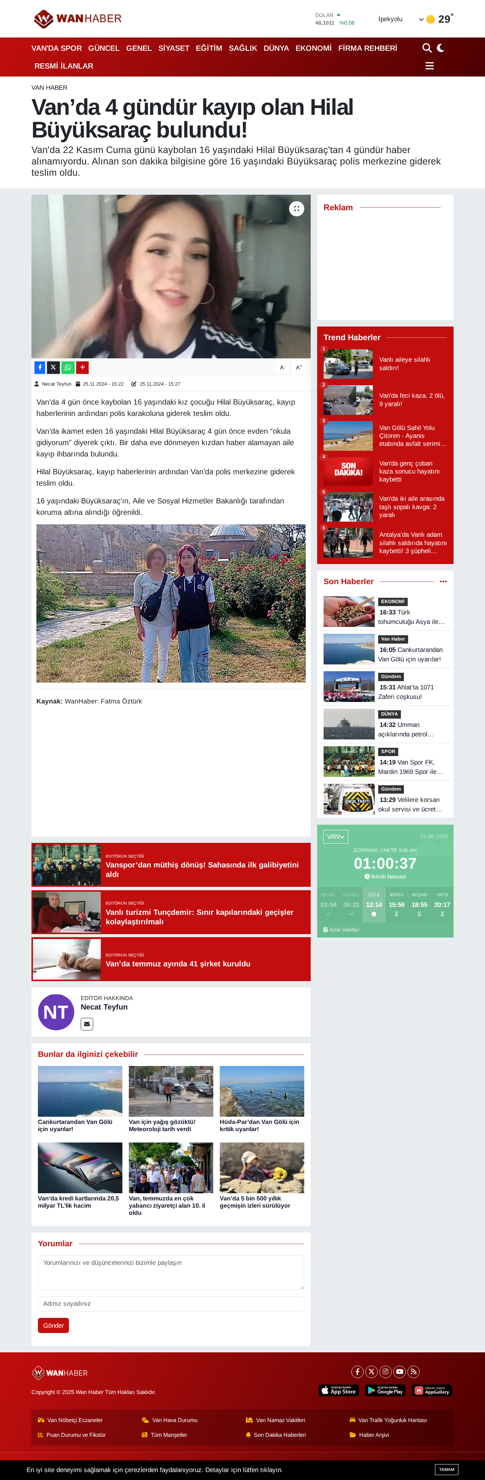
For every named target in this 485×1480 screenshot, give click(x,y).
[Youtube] (399, 1372)
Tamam (446, 1469)
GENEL (139, 48)
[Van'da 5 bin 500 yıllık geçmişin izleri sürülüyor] (262, 1167)
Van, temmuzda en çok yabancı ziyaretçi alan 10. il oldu (167, 1205)
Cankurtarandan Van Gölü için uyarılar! (410, 654)
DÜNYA (276, 48)
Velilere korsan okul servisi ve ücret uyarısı (409, 805)
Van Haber (49, 87)
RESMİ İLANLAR (63, 66)
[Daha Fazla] (82, 367)
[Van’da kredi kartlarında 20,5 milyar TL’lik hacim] (80, 1167)
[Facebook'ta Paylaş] (39, 367)
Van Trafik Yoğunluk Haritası (392, 1420)
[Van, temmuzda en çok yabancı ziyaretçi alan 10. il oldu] (171, 1167)
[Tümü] (443, 581)
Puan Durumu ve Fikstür (76, 1435)
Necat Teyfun (56, 384)
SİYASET (173, 48)
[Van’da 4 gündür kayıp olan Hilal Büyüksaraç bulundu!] (171, 276)
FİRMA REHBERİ (367, 48)
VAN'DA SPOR (56, 48)
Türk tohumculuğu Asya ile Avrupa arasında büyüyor (408, 618)
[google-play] (385, 1390)
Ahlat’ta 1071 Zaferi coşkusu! (406, 692)
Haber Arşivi (374, 1435)
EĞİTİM (209, 48)
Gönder (53, 1325)
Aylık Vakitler (344, 930)
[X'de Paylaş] (53, 367)
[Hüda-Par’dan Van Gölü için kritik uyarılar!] (262, 1090)
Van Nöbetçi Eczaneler (75, 1420)
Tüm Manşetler (169, 1435)
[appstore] (338, 1390)
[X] (371, 1372)
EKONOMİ (314, 48)
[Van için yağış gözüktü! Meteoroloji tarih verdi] (171, 1090)
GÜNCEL (104, 48)
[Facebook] (357, 1372)
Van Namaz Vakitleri (280, 1420)
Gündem (391, 676)
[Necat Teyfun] (56, 1012)
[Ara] (427, 48)
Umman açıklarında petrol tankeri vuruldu (402, 730)
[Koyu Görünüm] (439, 48)
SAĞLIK (243, 48)
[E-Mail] (87, 1024)
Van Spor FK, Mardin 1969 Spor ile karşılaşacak (407, 768)
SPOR (388, 751)
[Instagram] (385, 1372)
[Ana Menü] (428, 66)
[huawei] (432, 1390)
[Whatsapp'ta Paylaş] (68, 367)
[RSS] (413, 1372)
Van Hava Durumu (174, 1420)
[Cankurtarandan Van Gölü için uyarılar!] (80, 1090)
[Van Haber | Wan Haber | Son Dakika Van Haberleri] (78, 19)
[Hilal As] (171, 603)
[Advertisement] (174, 772)
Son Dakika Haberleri (280, 1435)
